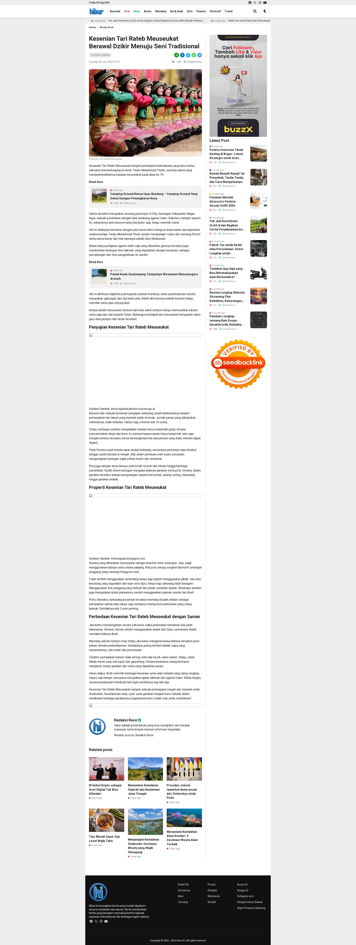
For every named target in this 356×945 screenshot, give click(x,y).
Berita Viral (106, 27)
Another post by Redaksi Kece (133, 735)
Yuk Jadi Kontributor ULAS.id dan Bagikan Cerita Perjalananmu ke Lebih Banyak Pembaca (126, 20)
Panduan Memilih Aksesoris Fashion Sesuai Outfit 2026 (223, 202)
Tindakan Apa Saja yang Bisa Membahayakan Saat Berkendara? (226, 273)
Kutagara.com (245, 896)
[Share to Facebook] (182, 55)
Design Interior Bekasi (250, 902)
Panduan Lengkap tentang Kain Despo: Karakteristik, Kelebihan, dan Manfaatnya (227, 321)
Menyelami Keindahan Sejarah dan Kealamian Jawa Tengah (144, 789)
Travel (229, 11)
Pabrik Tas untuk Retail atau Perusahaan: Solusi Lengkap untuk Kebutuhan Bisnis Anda (245, 20)
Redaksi (212, 890)
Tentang (183, 902)
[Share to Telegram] (199, 55)
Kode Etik (183, 884)
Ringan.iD (242, 890)
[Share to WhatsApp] (194, 55)
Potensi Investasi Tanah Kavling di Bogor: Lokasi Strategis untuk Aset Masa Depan (226, 154)
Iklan (180, 896)
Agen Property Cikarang (251, 907)
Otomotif (215, 11)
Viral (127, 11)
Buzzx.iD (242, 884)
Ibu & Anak (176, 11)
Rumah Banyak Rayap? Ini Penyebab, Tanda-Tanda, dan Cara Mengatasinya (227, 178)
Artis (190, 11)
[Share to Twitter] (188, 55)
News (137, 11)
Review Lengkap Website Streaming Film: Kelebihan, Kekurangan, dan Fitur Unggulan (227, 297)
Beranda (115, 11)
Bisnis (147, 11)
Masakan (161, 11)
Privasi (211, 884)
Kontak (212, 902)
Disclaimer (184, 890)
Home (92, 27)
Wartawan (214, 896)
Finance (201, 11)
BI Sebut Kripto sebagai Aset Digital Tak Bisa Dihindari (105, 789)
